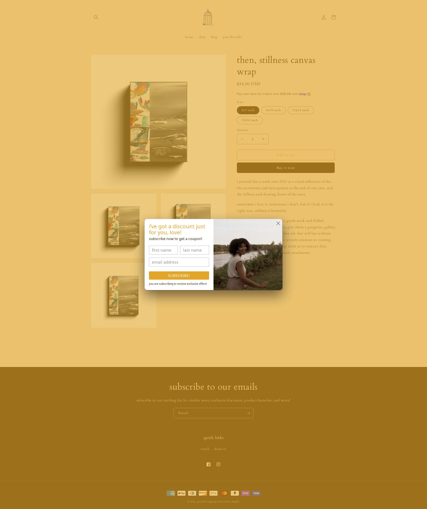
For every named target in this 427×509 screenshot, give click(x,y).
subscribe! (179, 275)
